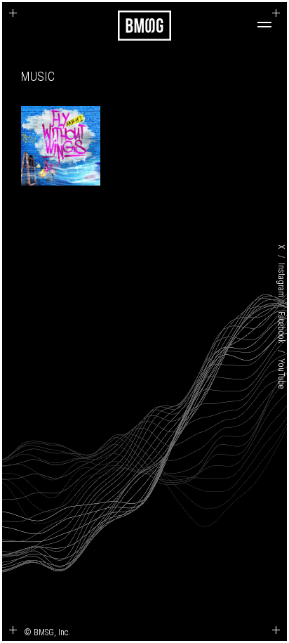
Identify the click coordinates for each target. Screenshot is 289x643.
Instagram (281, 280)
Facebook (281, 327)
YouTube (281, 373)
